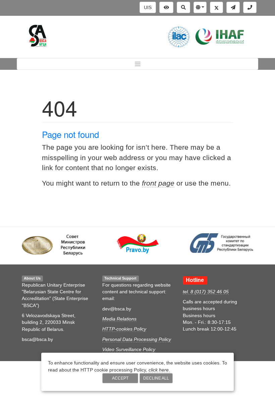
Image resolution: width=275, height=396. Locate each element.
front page (158, 183)
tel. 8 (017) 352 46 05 (206, 291)
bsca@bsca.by (37, 339)
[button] (200, 7)
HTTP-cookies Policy (124, 329)
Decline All (156, 378)
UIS (148, 7)
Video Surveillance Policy (128, 349)
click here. (159, 370)
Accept (120, 378)
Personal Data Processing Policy (136, 339)
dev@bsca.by (116, 308)
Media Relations (119, 318)
